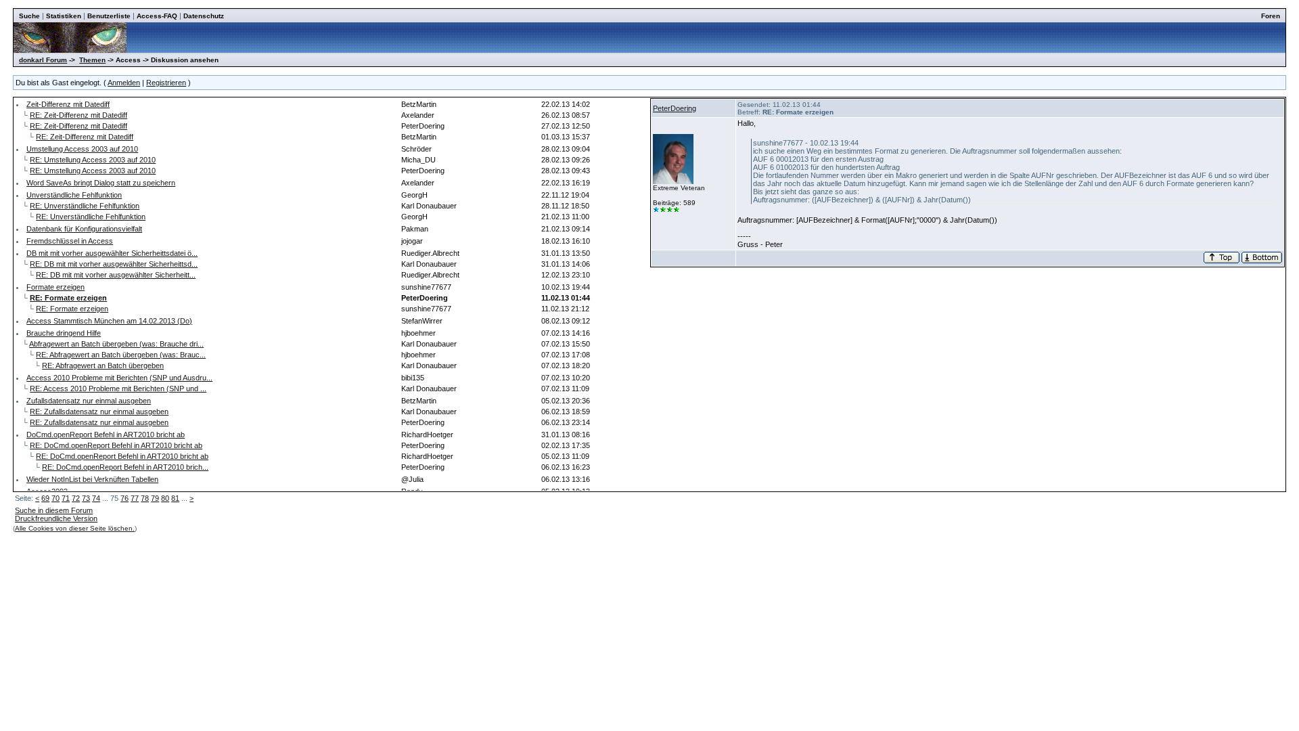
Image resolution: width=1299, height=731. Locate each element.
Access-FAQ (157, 16)
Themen (92, 60)
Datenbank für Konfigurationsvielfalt (84, 229)
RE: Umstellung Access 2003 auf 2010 (93, 160)
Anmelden (124, 83)
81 (175, 498)
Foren (1270, 16)
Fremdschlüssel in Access (69, 241)
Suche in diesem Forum (54, 510)
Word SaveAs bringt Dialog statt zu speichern (100, 183)
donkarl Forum (43, 60)
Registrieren (166, 83)
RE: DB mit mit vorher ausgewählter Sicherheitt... (116, 275)
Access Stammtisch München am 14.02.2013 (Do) (109, 321)
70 (55, 498)
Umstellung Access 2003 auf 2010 (82, 149)
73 (86, 498)
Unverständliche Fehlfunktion (74, 195)
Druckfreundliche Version (56, 518)
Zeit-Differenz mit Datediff (68, 104)
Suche (29, 16)
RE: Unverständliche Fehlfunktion (84, 206)
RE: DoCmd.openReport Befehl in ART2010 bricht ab (116, 445)
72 (76, 498)
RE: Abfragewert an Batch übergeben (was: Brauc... (121, 355)
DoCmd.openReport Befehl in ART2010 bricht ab (105, 434)
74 (96, 498)
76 (124, 498)
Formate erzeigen (55, 287)
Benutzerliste (109, 16)
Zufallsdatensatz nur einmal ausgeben (88, 401)
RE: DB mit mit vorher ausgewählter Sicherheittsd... (114, 264)
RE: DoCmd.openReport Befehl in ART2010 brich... (125, 467)
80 (165, 498)
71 (66, 498)
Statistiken (63, 16)
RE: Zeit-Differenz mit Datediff (78, 115)
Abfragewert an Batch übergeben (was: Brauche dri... (116, 344)
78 (145, 498)
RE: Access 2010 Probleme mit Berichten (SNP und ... (118, 388)
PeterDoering (674, 108)
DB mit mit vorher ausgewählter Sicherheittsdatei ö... (112, 253)
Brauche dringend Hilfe (63, 333)
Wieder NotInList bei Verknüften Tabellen (92, 479)
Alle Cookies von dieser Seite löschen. (75, 528)
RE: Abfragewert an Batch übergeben (103, 365)
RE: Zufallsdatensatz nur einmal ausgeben (99, 411)
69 (45, 498)
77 (135, 498)
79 (155, 498)
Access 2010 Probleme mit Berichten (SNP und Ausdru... (119, 378)
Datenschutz (203, 16)
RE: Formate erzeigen (72, 309)
